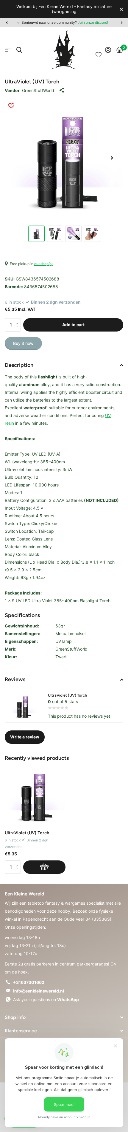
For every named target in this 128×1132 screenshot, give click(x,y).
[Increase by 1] (18, 320)
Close (121, 9)
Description (19, 365)
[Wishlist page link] (99, 50)
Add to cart (73, 324)
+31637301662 (28, 982)
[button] (6, 22)
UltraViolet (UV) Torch (27, 832)
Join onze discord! (93, 22)
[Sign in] (108, 50)
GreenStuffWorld (38, 90)
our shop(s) (43, 263)
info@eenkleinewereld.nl (38, 990)
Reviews (15, 679)
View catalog (8, 50)
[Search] (19, 50)
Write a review (24, 736)
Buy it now (23, 343)
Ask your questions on (46, 999)
